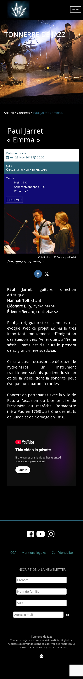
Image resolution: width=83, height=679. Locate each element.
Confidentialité (62, 552)
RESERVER (14, 200)
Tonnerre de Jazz (35, 34)
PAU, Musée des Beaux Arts (27, 170)
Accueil (9, 113)
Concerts (23, 113)
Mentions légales (34, 552)
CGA (13, 552)
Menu (75, 9)
